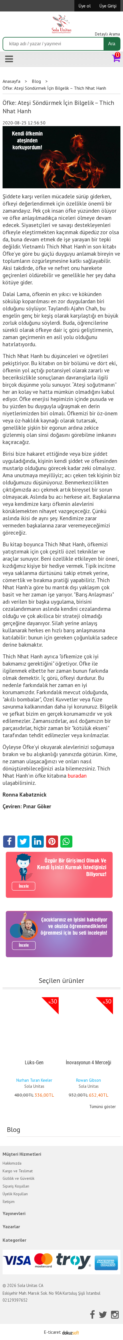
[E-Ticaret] (70, 1332)
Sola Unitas (34, 1086)
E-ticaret (52, 1332)
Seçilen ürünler (61, 980)
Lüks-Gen (34, 1062)
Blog (13, 1129)
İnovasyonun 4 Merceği (88, 1062)
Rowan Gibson (88, 1080)
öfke (40, 775)
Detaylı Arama (107, 34)
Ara (111, 43)
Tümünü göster (102, 1106)
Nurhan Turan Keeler (34, 1080)
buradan (77, 775)
